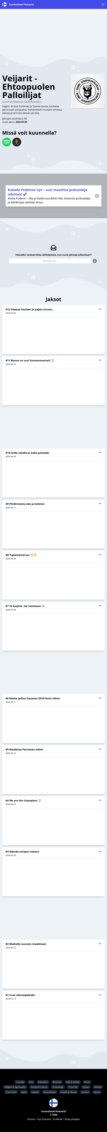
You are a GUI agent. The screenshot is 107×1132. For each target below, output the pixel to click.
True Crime (11, 1092)
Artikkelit (58, 1119)
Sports (97, 1092)
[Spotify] (7, 142)
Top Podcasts (44, 1119)
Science (85, 1092)
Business (57, 1082)
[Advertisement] (53, 32)
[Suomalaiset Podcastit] (53, 1103)
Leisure (35, 1092)
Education (43, 1082)
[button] (103, 4)
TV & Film (73, 1087)
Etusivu (31, 1119)
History (97, 1087)
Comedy (20, 1082)
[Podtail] (17, 142)
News (24, 1092)
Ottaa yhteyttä (72, 1119)
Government (50, 1092)
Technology (57, 1087)
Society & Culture (39, 1087)
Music (87, 1082)
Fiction (86, 1087)
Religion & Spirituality (15, 1087)
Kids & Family (72, 1082)
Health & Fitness (69, 1092)
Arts (31, 1082)
